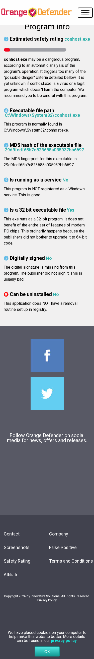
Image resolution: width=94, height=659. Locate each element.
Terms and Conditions (71, 561)
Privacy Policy (47, 600)
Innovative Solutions (45, 596)
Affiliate (11, 574)
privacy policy (64, 640)
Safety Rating (17, 561)
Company (58, 533)
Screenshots (17, 547)
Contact (12, 533)
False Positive (63, 547)
